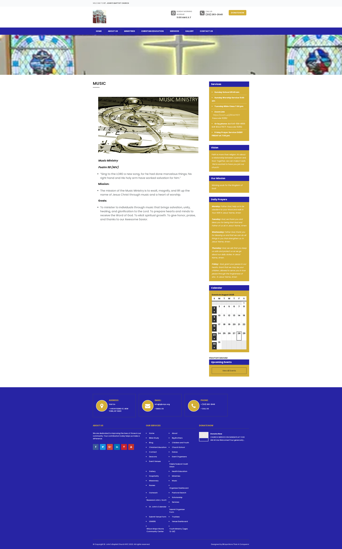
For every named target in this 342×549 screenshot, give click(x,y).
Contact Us (206, 31)
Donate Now (237, 12)
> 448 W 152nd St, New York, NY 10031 (118, 410)
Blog (151, 442)
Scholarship (177, 497)
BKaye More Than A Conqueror (235, 544)
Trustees (176, 516)
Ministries (129, 31)
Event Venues (155, 461)
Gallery (189, 31)
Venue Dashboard (180, 521)
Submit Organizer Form (177, 510)
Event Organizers (179, 456)
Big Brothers (177, 438)
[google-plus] (110, 447)
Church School (178, 447)
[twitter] (103, 447)
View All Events (229, 370)
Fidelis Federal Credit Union (178, 465)
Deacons (153, 456)
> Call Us (205, 409)
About (174, 433)
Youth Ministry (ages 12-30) (178, 530)
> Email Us (159, 409)
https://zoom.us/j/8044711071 (226, 115)
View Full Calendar (218, 358)
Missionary (154, 480)
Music (174, 480)
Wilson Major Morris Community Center (155, 530)
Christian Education (152, 31)
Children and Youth (180, 442)
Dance (175, 452)
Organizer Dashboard (178, 488)
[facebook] (96, 447)
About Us (113, 31)
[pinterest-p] (124, 447)
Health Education (179, 471)
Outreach (153, 492)
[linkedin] (117, 447)
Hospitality (154, 476)
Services (174, 31)
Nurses (152, 485)
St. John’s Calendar (157, 506)
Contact (153, 452)
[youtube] (131, 447)
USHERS (152, 521)
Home (99, 31)
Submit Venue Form (157, 516)
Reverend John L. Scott (156, 500)
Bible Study (154, 438)
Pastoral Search (179, 492)
